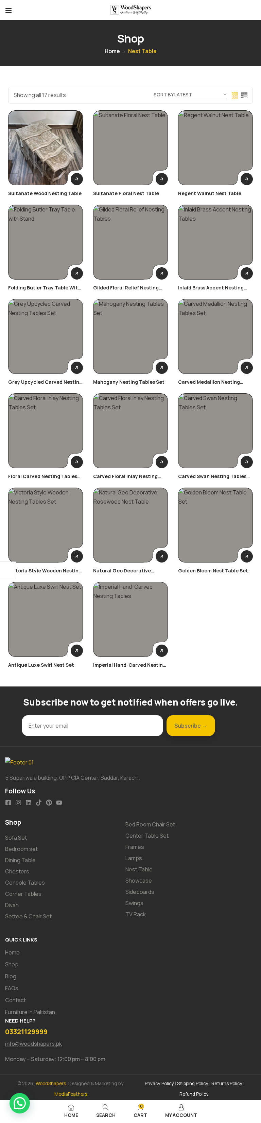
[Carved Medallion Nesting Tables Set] (215, 336)
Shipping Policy (192, 1083)
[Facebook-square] (8, 803)
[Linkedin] (28, 803)
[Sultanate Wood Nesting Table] (45, 148)
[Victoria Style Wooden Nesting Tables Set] (45, 525)
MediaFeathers (71, 1094)
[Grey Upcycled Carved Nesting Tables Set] (45, 336)
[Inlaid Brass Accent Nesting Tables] (215, 242)
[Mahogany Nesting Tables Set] (130, 336)
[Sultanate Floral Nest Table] (130, 148)
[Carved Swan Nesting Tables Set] (215, 431)
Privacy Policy (159, 1083)
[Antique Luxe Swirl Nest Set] (45, 619)
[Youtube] (59, 803)
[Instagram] (18, 803)
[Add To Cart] (77, 179)
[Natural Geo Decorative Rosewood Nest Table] (130, 525)
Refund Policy (194, 1094)
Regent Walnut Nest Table (209, 193)
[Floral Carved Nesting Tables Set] (45, 431)
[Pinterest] (49, 803)
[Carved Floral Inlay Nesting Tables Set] (130, 431)
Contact (15, 1000)
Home (112, 51)
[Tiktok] (39, 803)
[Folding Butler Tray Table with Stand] (45, 242)
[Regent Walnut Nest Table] (215, 148)
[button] (20, 1103)
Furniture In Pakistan (30, 1012)
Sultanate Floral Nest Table (126, 193)
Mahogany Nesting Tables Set (128, 382)
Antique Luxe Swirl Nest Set (41, 665)
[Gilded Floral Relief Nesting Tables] (130, 242)
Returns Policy (226, 1083)
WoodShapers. (52, 1083)
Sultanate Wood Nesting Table (45, 193)
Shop (11, 964)
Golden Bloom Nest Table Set (213, 570)
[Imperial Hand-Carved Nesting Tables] (130, 619)
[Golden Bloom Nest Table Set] (215, 525)
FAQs (11, 988)
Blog (10, 976)
